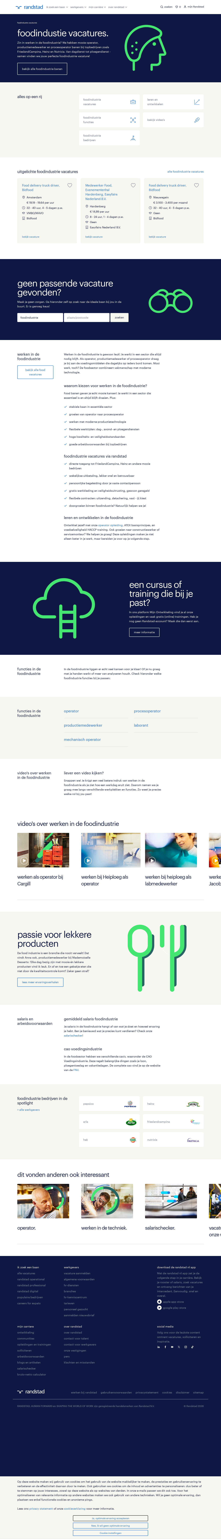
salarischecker (73, 1035)
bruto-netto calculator (31, 1374)
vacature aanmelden (77, 1273)
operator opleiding (110, 525)
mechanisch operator (82, 739)
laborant (141, 725)
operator (71, 711)
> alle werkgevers (28, 1109)
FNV (75, 1070)
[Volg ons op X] (179, 1346)
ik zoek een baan (55, 7)
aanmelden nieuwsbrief (79, 1315)
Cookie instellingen (110, 1533)
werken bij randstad (84, 1392)
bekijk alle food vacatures (35, 372)
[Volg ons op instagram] (186, 1346)
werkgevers (76, 7)
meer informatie (144, 632)
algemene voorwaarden (79, 1279)
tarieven (69, 1303)
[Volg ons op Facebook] (166, 1346)
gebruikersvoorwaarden (116, 1392)
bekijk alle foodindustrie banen (42, 68)
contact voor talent (76, 1338)
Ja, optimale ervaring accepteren (110, 1518)
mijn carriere (25, 1326)
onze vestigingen (75, 1350)
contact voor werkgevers (80, 1344)
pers (67, 1356)
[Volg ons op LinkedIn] (159, 1346)
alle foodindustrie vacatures (185, 171)
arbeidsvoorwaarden (30, 1356)
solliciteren (24, 1350)
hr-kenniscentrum (75, 1297)
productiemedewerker (83, 725)
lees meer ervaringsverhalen (40, 982)
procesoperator (147, 711)
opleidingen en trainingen (34, 1344)
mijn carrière (96, 7)
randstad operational (31, 1279)
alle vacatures (26, 1273)
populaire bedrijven (30, 1297)
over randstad (116, 7)
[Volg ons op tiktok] (193, 1346)
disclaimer (182, 1392)
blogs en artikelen (29, 1362)
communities (25, 1338)
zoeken (119, 317)
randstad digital (27, 1291)
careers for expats (29, 1303)
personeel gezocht (76, 1309)
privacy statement (41, 1508)
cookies (167, 1392)
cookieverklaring (75, 1508)
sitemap (198, 1392)
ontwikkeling (25, 1332)
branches (70, 1291)
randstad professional (31, 1285)
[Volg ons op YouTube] (173, 1346)
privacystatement (147, 1392)
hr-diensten (71, 1285)
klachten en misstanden (79, 1362)
